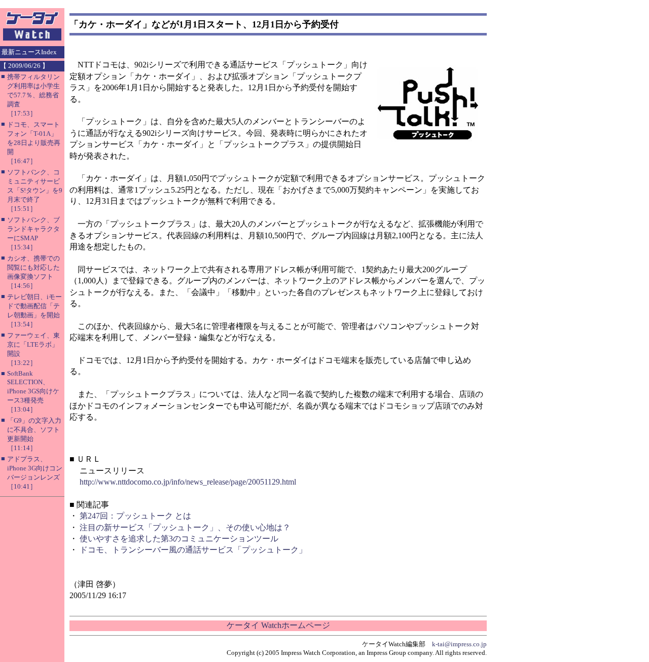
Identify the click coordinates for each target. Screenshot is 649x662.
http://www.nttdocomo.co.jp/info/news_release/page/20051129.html (188, 481)
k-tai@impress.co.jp (459, 644)
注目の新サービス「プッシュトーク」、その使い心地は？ (185, 527)
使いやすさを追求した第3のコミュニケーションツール (179, 538)
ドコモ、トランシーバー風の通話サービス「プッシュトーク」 (193, 549)
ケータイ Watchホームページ (278, 625)
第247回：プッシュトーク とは (135, 515)
